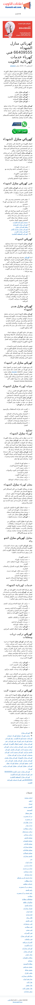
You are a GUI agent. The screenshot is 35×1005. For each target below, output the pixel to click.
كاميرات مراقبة (27, 942)
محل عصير (28, 955)
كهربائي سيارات (27, 948)
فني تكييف (29, 921)
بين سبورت (28, 819)
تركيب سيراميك (27, 832)
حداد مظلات (28, 881)
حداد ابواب (28, 862)
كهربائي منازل (25, 733)
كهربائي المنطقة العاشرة (20, 234)
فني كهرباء (20, 741)
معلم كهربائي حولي (21, 227)
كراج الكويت (28, 945)
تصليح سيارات (27, 847)
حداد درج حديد (27, 868)
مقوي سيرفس (27, 967)
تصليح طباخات (27, 850)
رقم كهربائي (9, 738)
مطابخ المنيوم (27, 964)
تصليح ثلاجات (28, 844)
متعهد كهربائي (23, 763)
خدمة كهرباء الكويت (20, 738)
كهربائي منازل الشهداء (25, 758)
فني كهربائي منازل (26, 936)
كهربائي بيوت (28, 747)
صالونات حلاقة (27, 902)
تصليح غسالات (27, 853)
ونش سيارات (28, 991)
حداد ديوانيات (28, 872)
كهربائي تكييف (15, 749)
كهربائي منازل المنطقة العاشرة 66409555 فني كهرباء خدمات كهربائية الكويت (19, 780)
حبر (31, 859)
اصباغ (30, 804)
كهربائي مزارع (21, 755)
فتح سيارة (29, 915)
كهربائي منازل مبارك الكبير (19, 229)
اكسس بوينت (28, 807)
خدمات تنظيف (27, 884)
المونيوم (29, 810)
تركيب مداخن (28, 835)
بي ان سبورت (28, 816)
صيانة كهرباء (28, 741)
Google (14, 372)
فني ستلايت (28, 927)
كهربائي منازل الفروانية (20, 225)
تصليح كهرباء (17, 736)
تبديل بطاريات (27, 822)
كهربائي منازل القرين (21, 232)
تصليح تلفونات (27, 841)
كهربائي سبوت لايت (16, 752)
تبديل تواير (29, 825)
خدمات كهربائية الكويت (20, 222)
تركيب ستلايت (27, 828)
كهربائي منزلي (27, 761)
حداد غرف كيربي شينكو (24, 878)
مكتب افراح (28, 973)
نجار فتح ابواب (27, 979)
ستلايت (30, 896)
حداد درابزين (28, 865)
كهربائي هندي (18, 761)
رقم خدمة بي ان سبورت (24, 893)
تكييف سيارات (27, 856)
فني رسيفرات (28, 924)
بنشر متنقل (28, 813)
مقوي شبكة (28, 970)
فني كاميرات (28, 933)
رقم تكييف (29, 890)
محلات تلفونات (27, 958)
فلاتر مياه (29, 918)
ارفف (30, 801)
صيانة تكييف (28, 905)
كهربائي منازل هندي (11, 758)
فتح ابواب (29, 912)
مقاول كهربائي (22, 766)
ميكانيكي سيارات (27, 976)
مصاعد (30, 961)
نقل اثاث (29, 982)
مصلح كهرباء (14, 763)
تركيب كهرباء (26, 736)
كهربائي (5, 744)
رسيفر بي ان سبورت (25, 887)
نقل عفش (29, 985)
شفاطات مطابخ (27, 899)
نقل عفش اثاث (27, 988)
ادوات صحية (28, 798)
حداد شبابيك (28, 875)
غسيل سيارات (27, 908)
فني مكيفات (28, 939)
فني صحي (29, 930)
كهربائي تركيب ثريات (16, 747)
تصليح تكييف (28, 838)
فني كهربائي (12, 741)
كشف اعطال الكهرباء (16, 744)
